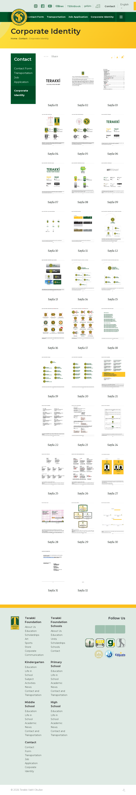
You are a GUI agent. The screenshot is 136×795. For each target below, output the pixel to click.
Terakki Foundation (32, 620)
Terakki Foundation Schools (58, 622)
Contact (110, 6)
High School (56, 704)
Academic (56, 683)
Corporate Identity (102, 16)
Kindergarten (32, 662)
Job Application (78, 16)
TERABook (74, 6)
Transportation (56, 16)
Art (26, 638)
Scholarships (32, 634)
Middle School (30, 704)
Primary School (56, 664)
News (28, 687)
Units (54, 638)
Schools (55, 646)
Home (14, 38)
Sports (28, 642)
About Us (30, 626)
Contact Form (35, 16)
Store (28, 646)
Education (31, 630)
